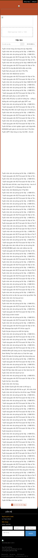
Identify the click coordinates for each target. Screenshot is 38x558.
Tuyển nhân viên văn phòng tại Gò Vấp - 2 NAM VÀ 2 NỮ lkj (19, 212)
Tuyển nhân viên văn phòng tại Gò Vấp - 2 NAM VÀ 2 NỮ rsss (19, 375)
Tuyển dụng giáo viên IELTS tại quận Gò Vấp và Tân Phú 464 (19, 251)
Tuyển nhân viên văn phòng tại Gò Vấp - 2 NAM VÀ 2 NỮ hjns (19, 334)
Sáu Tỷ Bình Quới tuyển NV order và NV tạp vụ (16, 386)
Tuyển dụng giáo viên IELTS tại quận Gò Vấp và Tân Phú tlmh (19, 436)
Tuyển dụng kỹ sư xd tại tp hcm (11, 431)
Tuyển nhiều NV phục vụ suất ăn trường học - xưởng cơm (19, 98)
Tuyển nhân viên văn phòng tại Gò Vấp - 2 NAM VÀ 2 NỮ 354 (19, 256)
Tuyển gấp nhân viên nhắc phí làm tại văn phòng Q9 (18, 245)
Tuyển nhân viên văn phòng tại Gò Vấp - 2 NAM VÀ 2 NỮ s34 (19, 231)
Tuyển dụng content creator (10, 314)
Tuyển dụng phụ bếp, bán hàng (11, 301)
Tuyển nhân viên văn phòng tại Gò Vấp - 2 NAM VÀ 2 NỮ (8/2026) (19, 406)
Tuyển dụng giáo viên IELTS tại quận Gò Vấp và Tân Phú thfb (19, 464)
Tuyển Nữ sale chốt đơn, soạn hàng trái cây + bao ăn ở (19, 184)
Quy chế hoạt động (7, 547)
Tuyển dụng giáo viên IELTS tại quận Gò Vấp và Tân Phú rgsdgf (19, 486)
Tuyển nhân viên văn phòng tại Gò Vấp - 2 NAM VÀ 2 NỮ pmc (19, 434)
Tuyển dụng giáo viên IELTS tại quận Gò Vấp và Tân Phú (19, 403)
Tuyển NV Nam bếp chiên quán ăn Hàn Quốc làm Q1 (18, 370)
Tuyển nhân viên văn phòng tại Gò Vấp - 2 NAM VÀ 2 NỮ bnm (19, 262)
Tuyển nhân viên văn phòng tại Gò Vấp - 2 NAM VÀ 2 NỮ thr (19, 456)
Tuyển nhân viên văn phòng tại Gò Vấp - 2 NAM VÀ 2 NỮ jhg (19, 173)
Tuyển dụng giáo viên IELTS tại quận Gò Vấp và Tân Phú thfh (19, 459)
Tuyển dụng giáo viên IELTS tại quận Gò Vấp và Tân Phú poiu (19, 107)
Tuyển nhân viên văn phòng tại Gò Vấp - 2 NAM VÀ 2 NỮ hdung (19, 439)
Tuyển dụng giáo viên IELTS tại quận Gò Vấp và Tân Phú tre (19, 60)
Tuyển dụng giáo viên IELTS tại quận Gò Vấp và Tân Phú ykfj (19, 447)
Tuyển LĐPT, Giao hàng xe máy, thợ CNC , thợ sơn (17, 132)
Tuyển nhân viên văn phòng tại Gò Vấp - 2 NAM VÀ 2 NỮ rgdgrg (19, 489)
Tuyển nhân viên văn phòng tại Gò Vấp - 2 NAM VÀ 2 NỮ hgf (19, 121)
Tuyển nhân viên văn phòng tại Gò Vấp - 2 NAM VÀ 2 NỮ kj (19, 192)
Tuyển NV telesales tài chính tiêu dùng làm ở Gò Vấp (18, 470)
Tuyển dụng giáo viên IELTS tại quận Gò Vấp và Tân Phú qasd (19, 306)
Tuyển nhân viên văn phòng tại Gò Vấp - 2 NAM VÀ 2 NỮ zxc (19, 292)
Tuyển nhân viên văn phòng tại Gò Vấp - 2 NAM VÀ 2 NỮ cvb (19, 273)
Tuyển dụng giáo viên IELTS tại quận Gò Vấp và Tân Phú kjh (19, 181)
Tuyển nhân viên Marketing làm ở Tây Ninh (15, 190)
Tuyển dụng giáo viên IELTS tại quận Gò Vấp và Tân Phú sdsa (19, 337)
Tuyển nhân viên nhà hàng (10, 384)
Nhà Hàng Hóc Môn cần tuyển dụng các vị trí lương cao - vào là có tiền (19, 110)
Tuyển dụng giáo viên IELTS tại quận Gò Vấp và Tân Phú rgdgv (19, 481)
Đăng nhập (27, 1)
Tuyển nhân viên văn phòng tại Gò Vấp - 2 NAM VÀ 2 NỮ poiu (19, 104)
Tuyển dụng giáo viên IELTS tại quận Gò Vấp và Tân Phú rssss (19, 378)
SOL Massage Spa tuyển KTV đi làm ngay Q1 (16, 328)
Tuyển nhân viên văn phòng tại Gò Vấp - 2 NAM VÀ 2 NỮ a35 (19, 226)
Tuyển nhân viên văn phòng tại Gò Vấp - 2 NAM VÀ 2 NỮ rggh (19, 472)
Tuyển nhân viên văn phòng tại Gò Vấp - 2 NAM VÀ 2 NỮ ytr (19, 85)
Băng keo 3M (4, 554)
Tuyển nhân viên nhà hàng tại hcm (12, 298)
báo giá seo (12, 554)
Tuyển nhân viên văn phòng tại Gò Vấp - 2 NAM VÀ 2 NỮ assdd (19, 309)
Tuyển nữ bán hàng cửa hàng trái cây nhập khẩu (17, 49)
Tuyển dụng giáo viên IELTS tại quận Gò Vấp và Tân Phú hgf (19, 123)
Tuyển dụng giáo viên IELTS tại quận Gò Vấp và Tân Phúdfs (19, 326)
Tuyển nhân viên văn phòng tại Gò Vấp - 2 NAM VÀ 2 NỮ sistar (19, 400)
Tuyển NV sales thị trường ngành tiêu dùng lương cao (18, 356)
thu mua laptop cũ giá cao (7, 556)
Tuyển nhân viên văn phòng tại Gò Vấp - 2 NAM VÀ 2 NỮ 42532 (19, 281)
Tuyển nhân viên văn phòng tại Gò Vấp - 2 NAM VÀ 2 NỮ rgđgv (19, 478)
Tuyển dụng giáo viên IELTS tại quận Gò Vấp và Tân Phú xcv (19, 287)
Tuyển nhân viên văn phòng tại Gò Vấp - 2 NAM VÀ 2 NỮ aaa (19, 339)
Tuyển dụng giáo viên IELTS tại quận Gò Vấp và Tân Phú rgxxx (19, 497)
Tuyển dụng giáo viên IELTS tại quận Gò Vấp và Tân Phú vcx (19, 242)
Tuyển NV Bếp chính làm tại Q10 (12, 500)
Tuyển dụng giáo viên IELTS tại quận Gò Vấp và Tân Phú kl (19, 348)
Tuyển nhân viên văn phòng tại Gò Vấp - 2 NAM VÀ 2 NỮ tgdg (19, 425)
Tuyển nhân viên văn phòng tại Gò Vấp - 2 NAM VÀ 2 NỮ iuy (19, 90)
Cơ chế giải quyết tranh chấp (9, 550)
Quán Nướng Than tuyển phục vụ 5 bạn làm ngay (17, 353)
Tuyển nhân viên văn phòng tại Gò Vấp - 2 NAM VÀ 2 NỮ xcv (19, 284)
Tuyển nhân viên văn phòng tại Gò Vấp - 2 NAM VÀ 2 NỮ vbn (19, 267)
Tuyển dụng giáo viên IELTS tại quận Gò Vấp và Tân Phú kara (19, 411)
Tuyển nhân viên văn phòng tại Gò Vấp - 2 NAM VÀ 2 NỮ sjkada (19, 359)
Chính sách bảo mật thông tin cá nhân (12, 549)
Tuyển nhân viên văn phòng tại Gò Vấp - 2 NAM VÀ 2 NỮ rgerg (19, 450)
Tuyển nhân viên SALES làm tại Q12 (13, 74)
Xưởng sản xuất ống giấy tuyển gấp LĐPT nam (16, 101)
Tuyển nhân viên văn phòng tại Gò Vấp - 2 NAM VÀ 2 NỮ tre (19, 54)
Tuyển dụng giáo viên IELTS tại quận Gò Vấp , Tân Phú (19, 57)
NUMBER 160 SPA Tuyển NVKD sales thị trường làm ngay (19, 467)
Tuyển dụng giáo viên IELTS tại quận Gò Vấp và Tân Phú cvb (19, 276)
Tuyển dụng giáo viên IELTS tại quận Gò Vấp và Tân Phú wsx (19, 289)
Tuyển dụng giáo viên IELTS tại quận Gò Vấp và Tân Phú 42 (19, 198)
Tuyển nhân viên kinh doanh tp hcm (13, 373)
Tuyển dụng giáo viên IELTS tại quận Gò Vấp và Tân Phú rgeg (19, 453)
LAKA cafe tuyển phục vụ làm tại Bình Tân (15, 96)
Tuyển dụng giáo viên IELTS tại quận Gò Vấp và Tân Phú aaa (19, 342)
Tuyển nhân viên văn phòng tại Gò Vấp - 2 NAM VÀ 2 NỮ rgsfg (19, 483)
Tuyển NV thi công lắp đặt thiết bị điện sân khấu (16, 68)
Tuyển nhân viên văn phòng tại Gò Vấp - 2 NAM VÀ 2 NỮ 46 (19, 253)
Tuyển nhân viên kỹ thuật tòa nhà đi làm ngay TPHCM (18, 392)
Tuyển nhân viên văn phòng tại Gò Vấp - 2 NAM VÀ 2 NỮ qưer (19, 317)
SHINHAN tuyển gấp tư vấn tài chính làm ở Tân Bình (18, 129)
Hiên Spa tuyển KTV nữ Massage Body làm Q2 (16, 187)
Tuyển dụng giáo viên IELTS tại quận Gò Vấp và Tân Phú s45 (19, 223)
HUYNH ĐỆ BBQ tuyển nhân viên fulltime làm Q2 (17, 248)
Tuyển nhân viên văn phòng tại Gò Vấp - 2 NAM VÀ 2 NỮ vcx (19, 240)
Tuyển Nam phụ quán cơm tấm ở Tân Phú (15, 71)
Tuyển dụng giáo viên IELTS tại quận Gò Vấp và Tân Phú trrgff (19, 475)
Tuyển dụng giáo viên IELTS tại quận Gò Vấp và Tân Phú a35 (19, 229)
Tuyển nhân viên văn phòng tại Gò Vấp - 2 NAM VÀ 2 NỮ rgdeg (19, 461)
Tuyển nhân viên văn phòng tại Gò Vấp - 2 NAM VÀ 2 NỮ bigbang (19, 409)
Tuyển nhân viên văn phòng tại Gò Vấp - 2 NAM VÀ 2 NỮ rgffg (19, 445)
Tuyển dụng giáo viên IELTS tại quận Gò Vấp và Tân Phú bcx (19, 220)
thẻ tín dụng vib (20, 554)
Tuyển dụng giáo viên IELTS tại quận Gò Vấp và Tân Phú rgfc (19, 428)
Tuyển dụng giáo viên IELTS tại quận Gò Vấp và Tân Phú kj (19, 195)
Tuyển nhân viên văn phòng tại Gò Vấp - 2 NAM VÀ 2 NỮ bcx (19, 217)
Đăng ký (34, 1)
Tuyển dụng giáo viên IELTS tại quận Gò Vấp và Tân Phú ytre (19, 65)
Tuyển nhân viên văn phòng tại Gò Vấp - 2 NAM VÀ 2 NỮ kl (19, 345)
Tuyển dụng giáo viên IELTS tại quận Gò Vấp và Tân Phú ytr (19, 79)
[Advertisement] (19, 153)
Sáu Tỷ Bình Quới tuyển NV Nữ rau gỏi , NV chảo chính (19, 389)
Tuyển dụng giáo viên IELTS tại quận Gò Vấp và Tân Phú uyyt (19, 76)
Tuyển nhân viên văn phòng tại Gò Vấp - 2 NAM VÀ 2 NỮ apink (19, 420)
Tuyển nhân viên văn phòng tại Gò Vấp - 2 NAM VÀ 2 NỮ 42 (19, 204)
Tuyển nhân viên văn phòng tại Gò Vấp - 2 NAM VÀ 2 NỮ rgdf (19, 495)
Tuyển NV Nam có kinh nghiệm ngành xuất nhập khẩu (18, 126)
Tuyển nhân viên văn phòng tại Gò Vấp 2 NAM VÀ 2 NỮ (19, 62)
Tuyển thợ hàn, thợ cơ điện (10, 381)
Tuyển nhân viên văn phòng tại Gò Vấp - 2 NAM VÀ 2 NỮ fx (19, 414)
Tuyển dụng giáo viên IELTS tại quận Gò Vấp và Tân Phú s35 (19, 234)
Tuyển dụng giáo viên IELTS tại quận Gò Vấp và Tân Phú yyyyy (19, 367)
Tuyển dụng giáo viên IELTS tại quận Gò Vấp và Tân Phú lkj (19, 215)
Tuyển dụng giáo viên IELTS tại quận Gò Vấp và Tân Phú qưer (19, 320)
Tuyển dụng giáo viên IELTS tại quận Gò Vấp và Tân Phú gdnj (19, 398)
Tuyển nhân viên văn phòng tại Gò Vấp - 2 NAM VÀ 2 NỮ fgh (19, 323)
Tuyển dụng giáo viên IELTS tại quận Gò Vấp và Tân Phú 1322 (19, 278)
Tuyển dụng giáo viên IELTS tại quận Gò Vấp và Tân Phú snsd (19, 422)
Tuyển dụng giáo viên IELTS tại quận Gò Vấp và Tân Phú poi (19, 115)
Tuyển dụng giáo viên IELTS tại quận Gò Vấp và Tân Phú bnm (19, 265)
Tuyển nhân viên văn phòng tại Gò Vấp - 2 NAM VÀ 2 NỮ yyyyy (19, 364)
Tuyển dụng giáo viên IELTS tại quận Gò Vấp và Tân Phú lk (19, 206)
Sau (24, 505)
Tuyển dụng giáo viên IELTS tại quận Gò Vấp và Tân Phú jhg (19, 176)
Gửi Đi (31, 533)
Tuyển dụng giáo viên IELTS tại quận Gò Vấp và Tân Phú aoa (19, 417)
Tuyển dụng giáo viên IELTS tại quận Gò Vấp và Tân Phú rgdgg (19, 492)
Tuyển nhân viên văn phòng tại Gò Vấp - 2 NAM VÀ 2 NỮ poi (19, 112)
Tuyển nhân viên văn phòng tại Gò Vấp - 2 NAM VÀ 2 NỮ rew (19, 51)
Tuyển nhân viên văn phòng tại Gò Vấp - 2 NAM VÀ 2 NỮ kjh (19, 179)
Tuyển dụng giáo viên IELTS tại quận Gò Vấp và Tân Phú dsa (19, 118)
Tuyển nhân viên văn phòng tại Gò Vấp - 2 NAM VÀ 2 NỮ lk (19, 201)
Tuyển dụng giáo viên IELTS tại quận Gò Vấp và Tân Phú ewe (19, 312)
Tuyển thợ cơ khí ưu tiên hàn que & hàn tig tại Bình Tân (19, 295)
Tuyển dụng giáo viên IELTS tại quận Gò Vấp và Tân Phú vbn (19, 270)
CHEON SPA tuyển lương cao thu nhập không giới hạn (18, 350)
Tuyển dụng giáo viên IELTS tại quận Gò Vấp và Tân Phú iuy (19, 93)
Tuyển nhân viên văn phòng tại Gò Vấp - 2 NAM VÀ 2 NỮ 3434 (19, 209)
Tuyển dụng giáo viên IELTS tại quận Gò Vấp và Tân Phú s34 (19, 237)
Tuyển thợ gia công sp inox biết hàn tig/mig (15, 331)
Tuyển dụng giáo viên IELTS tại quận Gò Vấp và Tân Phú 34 (19, 259)
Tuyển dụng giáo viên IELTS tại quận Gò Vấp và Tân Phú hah (19, 442)
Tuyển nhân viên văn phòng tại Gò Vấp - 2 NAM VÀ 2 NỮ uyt (19, 87)
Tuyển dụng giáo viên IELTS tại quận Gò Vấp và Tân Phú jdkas (19, 362)
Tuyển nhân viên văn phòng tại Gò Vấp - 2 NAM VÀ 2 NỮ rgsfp (19, 395)
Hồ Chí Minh (30, 44)
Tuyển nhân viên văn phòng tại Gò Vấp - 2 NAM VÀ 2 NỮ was (19, 303)
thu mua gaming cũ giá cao (21, 556)
